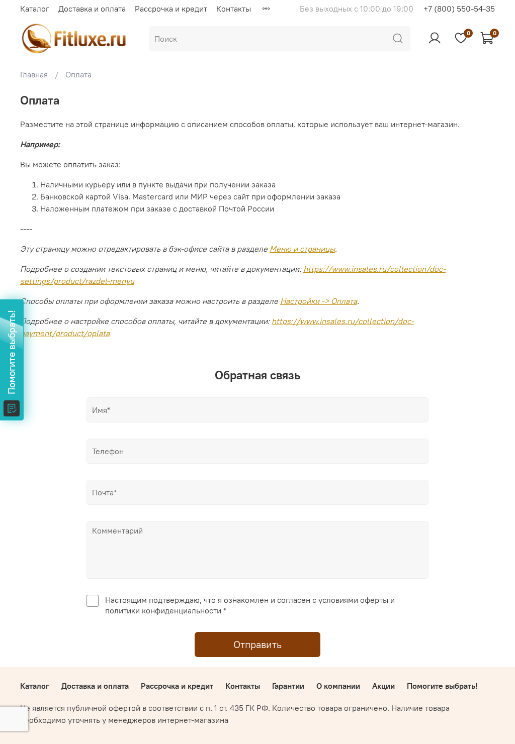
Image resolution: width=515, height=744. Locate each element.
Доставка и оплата (92, 9)
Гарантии (288, 686)
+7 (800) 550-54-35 (459, 9)
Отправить (257, 644)
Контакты (233, 9)
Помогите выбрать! (442, 686)
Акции (383, 686)
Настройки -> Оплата (318, 301)
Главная (34, 74)
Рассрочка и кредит (171, 9)
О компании (338, 686)
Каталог (34, 9)
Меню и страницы (302, 249)
